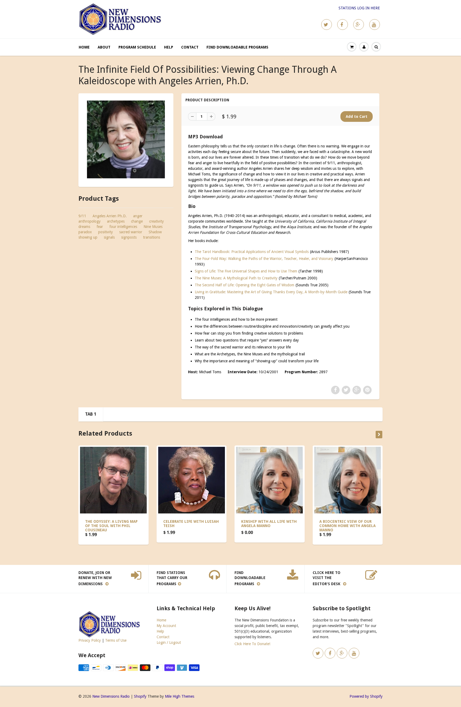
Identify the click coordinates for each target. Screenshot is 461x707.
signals (109, 237)
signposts (129, 237)
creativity (156, 221)
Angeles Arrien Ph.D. (110, 216)
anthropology (89, 221)
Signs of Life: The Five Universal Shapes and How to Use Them (246, 271)
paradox (85, 232)
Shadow (155, 232)
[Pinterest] (358, 24)
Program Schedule (137, 47)
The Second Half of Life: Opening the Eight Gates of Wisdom (244, 285)
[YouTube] (374, 24)
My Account (166, 626)
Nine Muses (153, 226)
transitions (151, 237)
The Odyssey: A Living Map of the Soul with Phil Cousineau (111, 525)
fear (100, 226)
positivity (105, 232)
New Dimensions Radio (111, 696)
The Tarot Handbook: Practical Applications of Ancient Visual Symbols (252, 252)
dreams (84, 226)
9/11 (82, 216)
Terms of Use (115, 640)
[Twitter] (326, 24)
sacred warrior (130, 232)
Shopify (140, 696)
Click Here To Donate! (252, 644)
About (104, 47)
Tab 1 (90, 414)
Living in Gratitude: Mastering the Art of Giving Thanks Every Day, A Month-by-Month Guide (271, 292)
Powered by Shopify (366, 696)
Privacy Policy (89, 640)
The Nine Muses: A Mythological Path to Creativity (236, 278)
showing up (87, 237)
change (137, 221)
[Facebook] (342, 24)
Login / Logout (169, 642)
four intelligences (123, 226)
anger (137, 216)
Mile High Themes (179, 696)
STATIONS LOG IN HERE (359, 8)
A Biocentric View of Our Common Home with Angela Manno (347, 525)
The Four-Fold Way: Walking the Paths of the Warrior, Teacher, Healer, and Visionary (264, 258)
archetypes (116, 221)
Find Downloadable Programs (237, 47)
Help (168, 47)
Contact (189, 47)
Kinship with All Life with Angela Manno (269, 523)
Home (84, 47)
